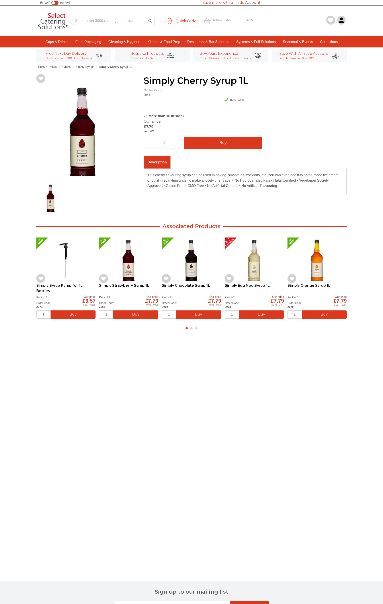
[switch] (55, 3)
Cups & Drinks (56, 42)
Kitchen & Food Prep (163, 42)
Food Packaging (88, 42)
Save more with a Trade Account (231, 2)
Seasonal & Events (298, 42)
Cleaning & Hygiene (124, 42)
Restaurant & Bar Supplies (208, 42)
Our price (152, 121)
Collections (329, 42)
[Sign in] (341, 20)
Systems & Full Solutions (256, 42)
